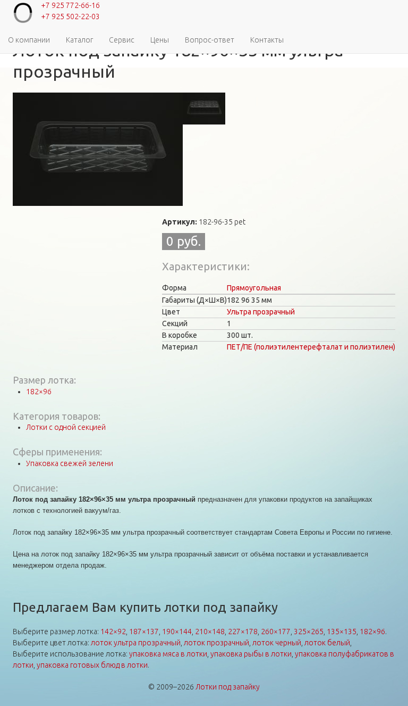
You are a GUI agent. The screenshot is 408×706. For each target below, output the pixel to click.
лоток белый (327, 642)
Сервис (121, 40)
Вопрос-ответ (209, 40)
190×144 (177, 631)
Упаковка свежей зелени (69, 463)
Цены (159, 40)
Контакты (267, 40)
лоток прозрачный (216, 642)
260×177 (276, 631)
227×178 (243, 631)
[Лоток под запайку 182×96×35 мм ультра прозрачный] (98, 149)
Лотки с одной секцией (66, 427)
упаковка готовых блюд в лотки (92, 665)
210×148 (210, 631)
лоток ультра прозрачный (136, 642)
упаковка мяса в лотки (168, 654)
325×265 (309, 631)
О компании (29, 40)
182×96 (39, 391)
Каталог (79, 40)
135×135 (341, 631)
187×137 (144, 631)
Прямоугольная (254, 288)
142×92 (113, 631)
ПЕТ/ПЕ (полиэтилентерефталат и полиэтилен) (311, 347)
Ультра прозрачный (261, 312)
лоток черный (276, 642)
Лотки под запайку (228, 687)
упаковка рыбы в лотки (251, 654)
